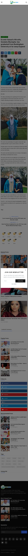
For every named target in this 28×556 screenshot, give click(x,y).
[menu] (1, 2)
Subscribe (20, 281)
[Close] (25, 270)
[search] (26, 2)
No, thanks (14, 283)
